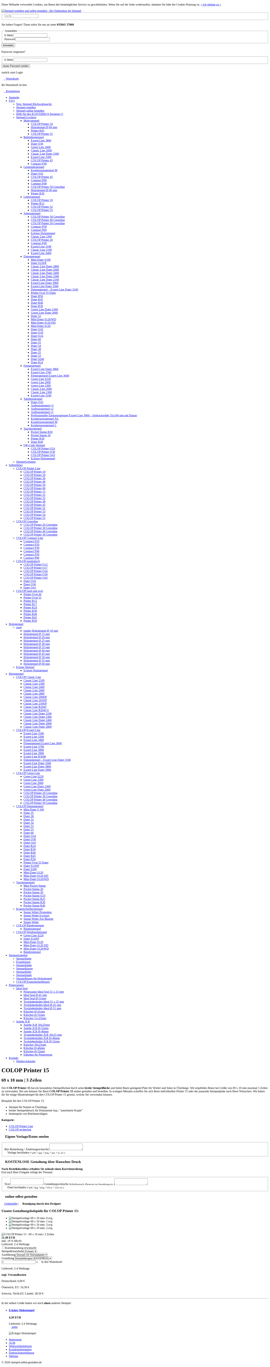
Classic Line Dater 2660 (45, 269)
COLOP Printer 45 (42, 160)
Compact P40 (39, 183)
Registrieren (12, 91)
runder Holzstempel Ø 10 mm (41, 630)
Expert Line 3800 (41, 140)
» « (211, 4)
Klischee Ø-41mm (34, 1011)
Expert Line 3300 (41, 157)
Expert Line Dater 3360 (44, 286)
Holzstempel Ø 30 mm (37, 644)
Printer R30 (37, 193)
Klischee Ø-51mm (34, 1014)
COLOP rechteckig (20, 1129)
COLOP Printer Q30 (43, 451)
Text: (7, 1184)
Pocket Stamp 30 (33, 892)
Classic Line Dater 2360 (45, 153)
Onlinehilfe (10, 1203)
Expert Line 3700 (41, 372)
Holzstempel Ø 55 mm (37, 660)
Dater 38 (36, 349)
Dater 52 (36, 316)
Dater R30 (37, 306)
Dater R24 (37, 362)
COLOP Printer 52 (42, 206)
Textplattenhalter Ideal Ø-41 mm (42, 1005)
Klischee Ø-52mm (34, 1051)
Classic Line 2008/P (35, 696)
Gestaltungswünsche (79, 1184)
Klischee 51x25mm (35, 1018)
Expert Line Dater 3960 (44, 282)
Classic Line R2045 (35, 706)
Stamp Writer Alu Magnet (38, 918)
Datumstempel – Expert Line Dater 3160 (54, 289)
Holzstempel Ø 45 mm (37, 653)
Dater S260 (37, 359)
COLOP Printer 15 (34, 491)
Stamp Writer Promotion (38, 912)
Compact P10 (31, 541)
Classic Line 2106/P (35, 703)
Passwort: (10, 39)
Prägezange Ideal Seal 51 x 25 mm (44, 991)
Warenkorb (11, 78)
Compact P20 (31, 544)
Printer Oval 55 (32, 597)
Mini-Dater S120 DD (43, 322)
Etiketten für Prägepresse (38, 1054)
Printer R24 (30, 607)
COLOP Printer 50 (34, 485)
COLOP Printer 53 (34, 511)
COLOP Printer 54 (42, 123)
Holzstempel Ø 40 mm (37, 650)
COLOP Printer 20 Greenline (40, 524)
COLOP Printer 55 (42, 133)
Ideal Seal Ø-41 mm (35, 995)
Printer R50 (30, 620)
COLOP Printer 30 (34, 478)
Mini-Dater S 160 (34, 809)
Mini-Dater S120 (41, 326)
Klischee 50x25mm (35, 1044)
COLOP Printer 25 (34, 494)
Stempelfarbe (23, 958)
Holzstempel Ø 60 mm (44, 127)
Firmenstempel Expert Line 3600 (50, 375)
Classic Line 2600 (41, 150)
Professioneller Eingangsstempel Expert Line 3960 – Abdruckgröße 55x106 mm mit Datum (84, 415)
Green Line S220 (41, 379)
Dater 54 (36, 345)
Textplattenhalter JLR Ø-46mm (42, 1038)
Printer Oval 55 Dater (43, 292)
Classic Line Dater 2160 (45, 279)
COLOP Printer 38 (34, 501)
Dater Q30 (37, 143)
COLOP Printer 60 (34, 488)
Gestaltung (7, 1258)
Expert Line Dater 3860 (44, 369)
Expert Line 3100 (41, 246)
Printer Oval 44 (32, 594)
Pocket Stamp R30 (42, 432)
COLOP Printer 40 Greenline (48, 220)
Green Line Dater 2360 (44, 309)
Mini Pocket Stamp (35, 885)
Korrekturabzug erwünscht (20, 1247)
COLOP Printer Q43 (43, 455)
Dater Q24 (37, 335)
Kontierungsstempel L (44, 425)
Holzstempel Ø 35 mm (37, 647)
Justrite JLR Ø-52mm (36, 1028)
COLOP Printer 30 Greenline (48, 216)
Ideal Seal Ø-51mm (35, 998)
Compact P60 (39, 180)
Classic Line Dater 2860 (45, 266)
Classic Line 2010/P (35, 700)
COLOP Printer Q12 (36, 564)
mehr (14, 1327)
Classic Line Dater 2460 (45, 273)
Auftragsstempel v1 (42, 412)
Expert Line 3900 (34, 753)
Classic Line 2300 (41, 236)
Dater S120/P (38, 263)
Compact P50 (39, 226)
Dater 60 (36, 339)
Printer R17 (30, 604)
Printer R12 (37, 203)
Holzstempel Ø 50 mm (37, 657)
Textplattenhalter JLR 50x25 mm (43, 1034)
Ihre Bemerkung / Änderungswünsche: (26, 1149)
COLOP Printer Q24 (43, 448)
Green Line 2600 (41, 147)
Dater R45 (37, 299)
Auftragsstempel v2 (42, 408)
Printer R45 (37, 130)
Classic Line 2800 (34, 693)
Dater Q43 (37, 173)
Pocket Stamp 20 (41, 435)
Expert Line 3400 (41, 253)
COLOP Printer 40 (34, 481)
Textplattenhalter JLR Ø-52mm (42, 1041)
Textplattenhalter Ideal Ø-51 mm (42, 1008)
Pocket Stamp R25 (34, 899)
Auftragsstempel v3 (42, 405)
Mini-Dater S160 (41, 259)
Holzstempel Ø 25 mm (37, 640)
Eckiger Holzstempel (43, 233)
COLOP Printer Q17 (36, 567)
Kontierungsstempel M (44, 170)
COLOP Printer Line (21, 1126)
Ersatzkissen (23, 961)
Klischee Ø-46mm (34, 1048)
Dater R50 (37, 296)
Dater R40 (37, 302)
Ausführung (8, 1254)
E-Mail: (8, 35)
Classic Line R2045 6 (36, 710)
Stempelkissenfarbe (12, 1251)
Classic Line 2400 (34, 687)
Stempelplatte (24, 965)
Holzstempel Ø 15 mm (37, 634)
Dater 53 (36, 355)
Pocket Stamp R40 (34, 905)
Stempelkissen (24, 968)
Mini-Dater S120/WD (43, 319)
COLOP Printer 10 (42, 200)
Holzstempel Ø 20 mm (37, 637)
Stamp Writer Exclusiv (37, 915)
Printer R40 (30, 614)
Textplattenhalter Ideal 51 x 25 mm (44, 1001)
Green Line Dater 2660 (44, 312)
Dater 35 (36, 352)
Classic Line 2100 (41, 249)
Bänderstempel (32, 928)
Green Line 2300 (41, 385)
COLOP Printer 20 (42, 239)
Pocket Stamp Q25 (34, 895)
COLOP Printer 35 (34, 498)
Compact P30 (39, 163)
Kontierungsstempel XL (45, 418)
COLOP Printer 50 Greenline (48, 186)
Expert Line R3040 (35, 756)
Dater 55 (36, 342)
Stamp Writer (31, 922)
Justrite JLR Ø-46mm (36, 1031)
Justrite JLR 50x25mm (37, 1024)
